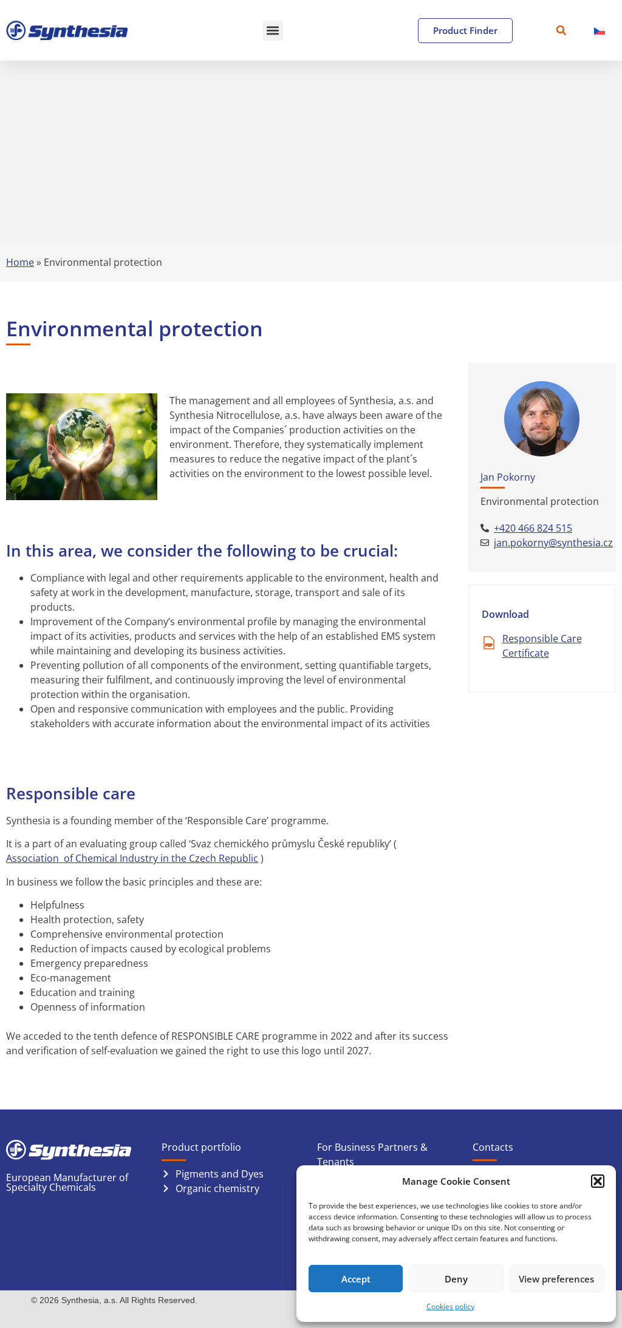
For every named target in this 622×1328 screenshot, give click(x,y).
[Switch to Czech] (599, 30)
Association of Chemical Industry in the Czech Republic (132, 858)
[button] (598, 1181)
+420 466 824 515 (533, 528)
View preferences (556, 1279)
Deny (456, 1279)
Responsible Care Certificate (542, 646)
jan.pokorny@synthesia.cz (553, 542)
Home (20, 262)
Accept (356, 1279)
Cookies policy (450, 1306)
